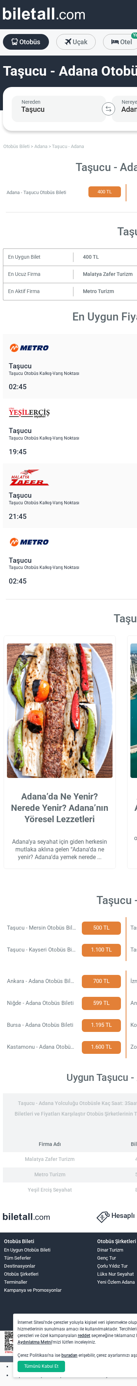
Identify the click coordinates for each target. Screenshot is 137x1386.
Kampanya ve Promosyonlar (32, 1290)
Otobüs (29, 42)
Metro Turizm (98, 291)
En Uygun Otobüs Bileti (27, 1250)
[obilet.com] (44, 20)
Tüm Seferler (17, 1258)
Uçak (79, 42)
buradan (69, 1355)
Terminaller (15, 1282)
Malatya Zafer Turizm (108, 274)
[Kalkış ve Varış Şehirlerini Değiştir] (108, 108)
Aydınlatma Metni (35, 1342)
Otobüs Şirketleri (21, 1274)
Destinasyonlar (19, 1266)
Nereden (31, 102)
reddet (84, 1335)
